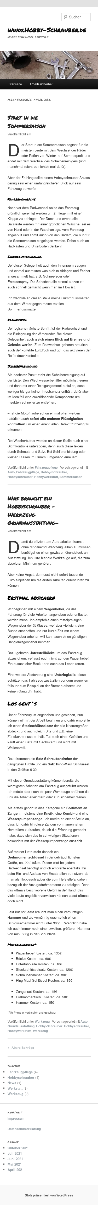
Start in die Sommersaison (26, 122)
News (12, 1082)
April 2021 (16, 1169)
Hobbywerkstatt (46, 476)
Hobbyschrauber (20, 476)
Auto (11, 472)
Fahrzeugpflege (46, 467)
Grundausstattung (21, 1026)
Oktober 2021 (18, 1147)
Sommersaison (71, 476)
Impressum (16, 1118)
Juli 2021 (15, 1153)
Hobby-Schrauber (54, 472)
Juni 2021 (15, 1158)
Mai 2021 (15, 1164)
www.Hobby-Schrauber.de (47, 29)
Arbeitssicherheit (41, 84)
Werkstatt (15, 1088)
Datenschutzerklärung (24, 1128)
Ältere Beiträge (21, 1047)
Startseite (15, 84)
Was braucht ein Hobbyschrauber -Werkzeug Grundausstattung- (33, 510)
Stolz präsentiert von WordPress (49, 1195)
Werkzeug (42, 1021)
